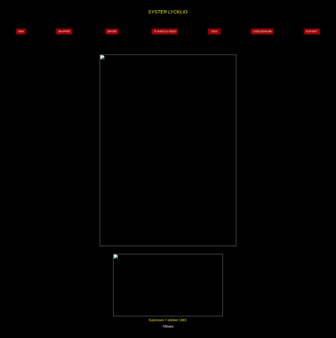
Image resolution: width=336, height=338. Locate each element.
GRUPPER (64, 31)
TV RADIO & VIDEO (165, 31)
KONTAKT (311, 31)
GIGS (214, 31)
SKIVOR (112, 31)
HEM (21, 31)
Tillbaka (168, 326)
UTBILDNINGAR (262, 31)
